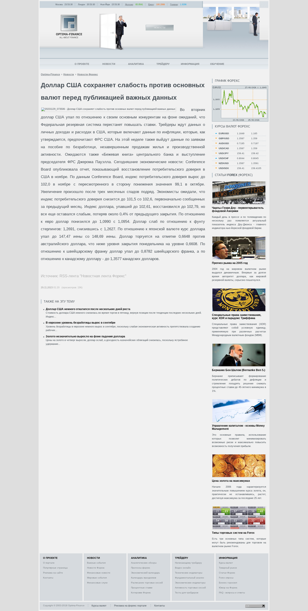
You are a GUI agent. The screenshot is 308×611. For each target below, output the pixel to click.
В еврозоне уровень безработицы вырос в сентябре (80, 322)
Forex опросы (226, 577)
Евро (151, 4)
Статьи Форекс (227, 572)
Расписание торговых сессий (147, 582)
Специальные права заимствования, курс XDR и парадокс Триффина (236, 316)
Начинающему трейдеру (188, 563)
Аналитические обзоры (143, 563)
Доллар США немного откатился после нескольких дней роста (88, 309)
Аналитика (136, 64)
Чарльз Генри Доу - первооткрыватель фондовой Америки (238, 209)
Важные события (96, 563)
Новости (108, 64)
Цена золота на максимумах (231, 480)
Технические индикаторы (188, 572)
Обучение (217, 64)
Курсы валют (226, 563)
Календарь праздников (143, 577)
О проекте (82, 64)
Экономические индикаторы (190, 582)
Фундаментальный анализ (189, 577)
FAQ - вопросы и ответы (232, 592)
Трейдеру (163, 64)
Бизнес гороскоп (228, 582)
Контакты (48, 577)
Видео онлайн (183, 567)
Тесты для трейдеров (186, 592)
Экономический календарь (145, 572)
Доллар (129, 4)
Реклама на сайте (53, 572)
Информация (190, 64)
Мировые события (97, 577)
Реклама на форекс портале (130, 605)
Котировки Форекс (141, 592)
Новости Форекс (96, 567)
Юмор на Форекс (228, 587)
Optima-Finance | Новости (69, 26)
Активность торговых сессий (190, 587)
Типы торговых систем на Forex (233, 532)
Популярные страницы (55, 567)
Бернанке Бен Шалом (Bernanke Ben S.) (238, 370)
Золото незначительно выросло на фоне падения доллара (85, 336)
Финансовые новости (98, 572)
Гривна (174, 4)
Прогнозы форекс (140, 567)
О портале (49, 563)
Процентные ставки (141, 587)
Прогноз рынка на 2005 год (230, 263)
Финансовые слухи (97, 582)
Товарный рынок (228, 567)
